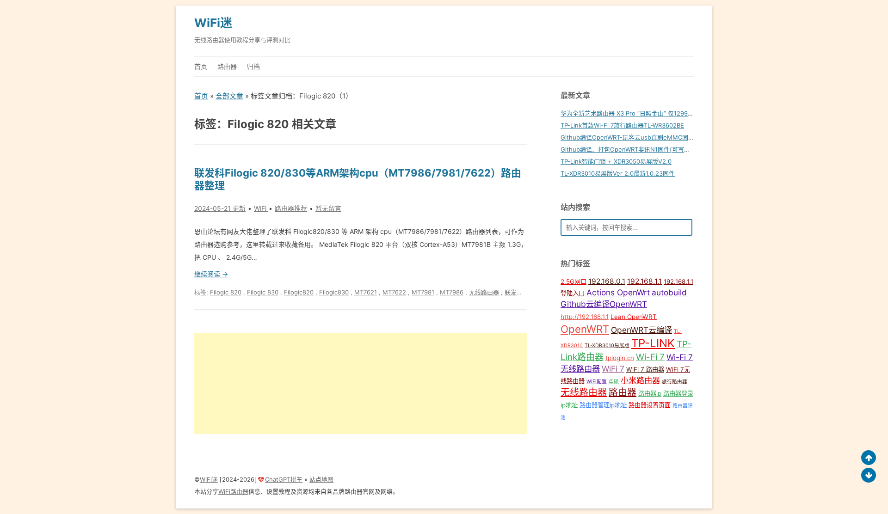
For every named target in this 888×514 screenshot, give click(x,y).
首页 (200, 66)
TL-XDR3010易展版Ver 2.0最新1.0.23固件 (618, 173)
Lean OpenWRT (633, 316)
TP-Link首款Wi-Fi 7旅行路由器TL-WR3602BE (622, 125)
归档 (253, 66)
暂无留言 (328, 208)
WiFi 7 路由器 (645, 369)
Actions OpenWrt (618, 292)
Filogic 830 (262, 292)
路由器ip (649, 393)
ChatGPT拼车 (283, 479)
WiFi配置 (596, 382)
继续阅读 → (211, 274)
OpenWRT (585, 329)
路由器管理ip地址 (603, 405)
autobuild (669, 292)
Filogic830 (334, 292)
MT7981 (423, 292)
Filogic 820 (225, 292)
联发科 (514, 292)
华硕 (614, 382)
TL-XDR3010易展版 (607, 346)
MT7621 (365, 292)
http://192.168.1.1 (585, 316)
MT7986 (451, 292)
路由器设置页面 (650, 405)
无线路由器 (484, 292)
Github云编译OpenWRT (604, 304)
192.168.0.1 (606, 281)
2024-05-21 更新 (220, 208)
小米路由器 (640, 380)
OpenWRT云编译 (641, 330)
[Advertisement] (360, 383)
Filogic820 (299, 292)
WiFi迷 (213, 23)
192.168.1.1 (644, 281)
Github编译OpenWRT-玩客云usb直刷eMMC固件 (627, 137)
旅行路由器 (674, 382)
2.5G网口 (573, 281)
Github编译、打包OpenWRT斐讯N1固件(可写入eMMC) (636, 149)
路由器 (227, 66)
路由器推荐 (291, 208)
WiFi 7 (613, 368)
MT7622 (394, 292)
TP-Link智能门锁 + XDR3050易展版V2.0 (616, 161)
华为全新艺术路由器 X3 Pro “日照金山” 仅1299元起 (630, 113)
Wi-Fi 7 (650, 357)
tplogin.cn (619, 357)
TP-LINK (653, 343)
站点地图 (321, 479)
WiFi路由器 (233, 491)
